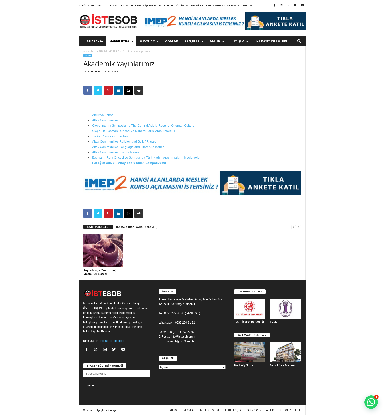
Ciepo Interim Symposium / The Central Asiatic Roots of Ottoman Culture (143, 125)
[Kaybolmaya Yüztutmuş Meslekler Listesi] (103, 250)
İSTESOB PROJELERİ (290, 410)
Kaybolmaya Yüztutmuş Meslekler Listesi (99, 272)
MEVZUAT (147, 41)
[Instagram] (281, 5)
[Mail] (288, 5)
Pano (88, 55)
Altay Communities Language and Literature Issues (128, 147)
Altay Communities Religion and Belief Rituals (124, 141)
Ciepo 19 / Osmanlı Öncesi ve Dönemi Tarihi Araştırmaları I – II (136, 131)
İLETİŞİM (237, 41)
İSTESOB (173, 410)
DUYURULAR (116, 5)
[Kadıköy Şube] (249, 352)
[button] (299, 41)
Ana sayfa (88, 51)
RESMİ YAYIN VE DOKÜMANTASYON (213, 5)
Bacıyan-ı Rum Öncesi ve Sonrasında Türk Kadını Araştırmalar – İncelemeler (146, 157)
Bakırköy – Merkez (283, 365)
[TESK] (285, 309)
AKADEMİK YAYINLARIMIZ (110, 51)
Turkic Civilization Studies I (111, 136)
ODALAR (171, 41)
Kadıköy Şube (243, 365)
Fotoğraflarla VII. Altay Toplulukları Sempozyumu (129, 163)
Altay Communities (105, 120)
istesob (95, 71)
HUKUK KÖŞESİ (232, 410)
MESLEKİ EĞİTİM (174, 5)
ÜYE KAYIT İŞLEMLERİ (144, 5)
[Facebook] (274, 5)
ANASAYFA (95, 41)
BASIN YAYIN (253, 410)
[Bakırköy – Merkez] (285, 352)
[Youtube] (302, 5)
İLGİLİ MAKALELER (98, 226)
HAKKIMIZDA (119, 41)
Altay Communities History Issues (115, 152)
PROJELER (192, 41)
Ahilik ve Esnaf (102, 115)
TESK (273, 322)
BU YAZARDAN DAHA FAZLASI (135, 226)
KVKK (246, 5)
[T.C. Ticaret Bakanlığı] (249, 309)
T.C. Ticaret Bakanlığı (249, 322)
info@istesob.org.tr (112, 340)
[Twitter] (295, 5)
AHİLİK (215, 41)
